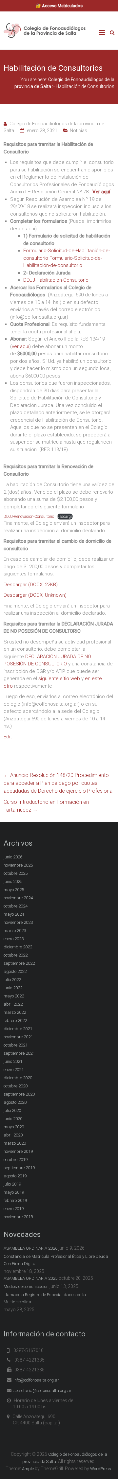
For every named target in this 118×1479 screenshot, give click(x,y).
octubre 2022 (16, 955)
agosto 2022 (15, 971)
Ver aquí (101, 192)
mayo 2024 (14, 914)
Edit (8, 737)
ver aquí (20, 346)
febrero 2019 (15, 1200)
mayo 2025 (14, 889)
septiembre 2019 (19, 1167)
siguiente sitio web (59, 678)
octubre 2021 (16, 1045)
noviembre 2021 (18, 1036)
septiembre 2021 (19, 1053)
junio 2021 (13, 1061)
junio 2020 (13, 1118)
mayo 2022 (14, 996)
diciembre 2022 (18, 946)
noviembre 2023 (18, 922)
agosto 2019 (15, 1175)
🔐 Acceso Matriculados (59, 5)
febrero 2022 (15, 1020)
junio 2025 (13, 881)
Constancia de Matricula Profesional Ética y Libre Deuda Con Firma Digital (56, 1260)
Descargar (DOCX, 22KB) (31, 585)
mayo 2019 (14, 1192)
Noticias (78, 130)
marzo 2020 (15, 1143)
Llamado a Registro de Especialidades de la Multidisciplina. (45, 1298)
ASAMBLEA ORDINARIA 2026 (30, 1248)
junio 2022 (13, 987)
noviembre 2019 (18, 1151)
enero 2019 (14, 1208)
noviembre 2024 (18, 897)
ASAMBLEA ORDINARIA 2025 (30, 1278)
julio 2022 (12, 979)
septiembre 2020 (19, 1094)
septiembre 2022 (19, 963)
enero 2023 (14, 938)
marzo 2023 (15, 930)
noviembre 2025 (18, 865)
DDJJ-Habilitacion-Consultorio (55, 280)
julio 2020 (12, 1110)
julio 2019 (12, 1184)
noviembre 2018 (18, 1216)
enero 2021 (14, 1069)
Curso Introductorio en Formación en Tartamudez (46, 806)
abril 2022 (13, 1004)
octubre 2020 (16, 1085)
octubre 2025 (16, 873)
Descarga (65, 516)
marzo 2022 (15, 1012)
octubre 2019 (16, 1159)
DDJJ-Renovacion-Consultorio (29, 516)
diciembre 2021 (18, 1028)
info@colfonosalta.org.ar (36, 1380)
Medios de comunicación (26, 1286)
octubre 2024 (16, 906)
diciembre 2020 (18, 1077)
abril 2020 (13, 1135)
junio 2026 (13, 856)
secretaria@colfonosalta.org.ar (42, 1390)
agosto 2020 (15, 1102)
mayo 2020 (14, 1126)
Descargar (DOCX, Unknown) (35, 595)
